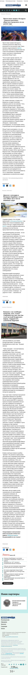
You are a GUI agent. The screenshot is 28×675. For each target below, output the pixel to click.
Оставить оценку (14, 668)
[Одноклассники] (13, 186)
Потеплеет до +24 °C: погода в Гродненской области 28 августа (12, 563)
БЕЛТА (19, 48)
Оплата (3, 628)
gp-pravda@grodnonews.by (11, 636)
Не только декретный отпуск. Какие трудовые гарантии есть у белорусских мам (14, 571)
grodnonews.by (8, 653)
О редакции (4, 626)
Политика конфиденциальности (9, 645)
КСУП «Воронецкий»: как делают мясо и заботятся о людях (14, 578)
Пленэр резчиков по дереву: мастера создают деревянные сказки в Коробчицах (13, 575)
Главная (3, 14)
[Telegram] (10, 186)
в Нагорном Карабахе (16, 221)
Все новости (7, 583)
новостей (8, 555)
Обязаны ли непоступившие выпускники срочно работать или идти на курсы (14, 567)
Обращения (4, 622)
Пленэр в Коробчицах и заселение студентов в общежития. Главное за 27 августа (14, 560)
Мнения (8, 14)
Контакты (3, 624)
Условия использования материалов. (12, 654)
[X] (7, 186)
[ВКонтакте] (4, 186)
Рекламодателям (10, 1)
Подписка (19, 1)
